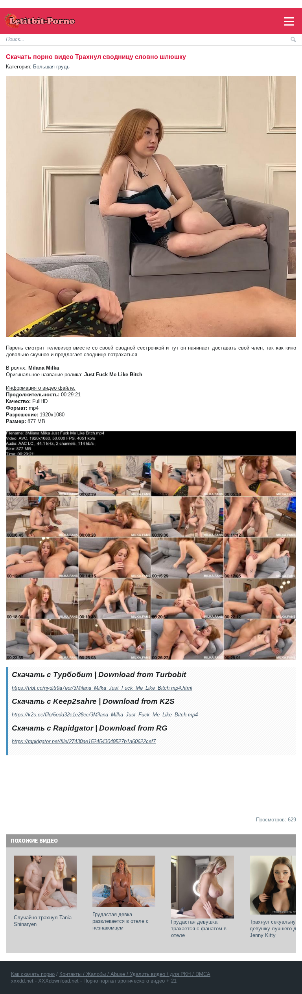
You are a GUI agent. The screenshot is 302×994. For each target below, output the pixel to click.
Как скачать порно (33, 974)
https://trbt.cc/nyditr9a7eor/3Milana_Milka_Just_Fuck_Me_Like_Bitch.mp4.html (102, 688)
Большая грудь (51, 67)
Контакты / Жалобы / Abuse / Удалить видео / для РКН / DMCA (134, 974)
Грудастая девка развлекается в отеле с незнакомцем (121, 921)
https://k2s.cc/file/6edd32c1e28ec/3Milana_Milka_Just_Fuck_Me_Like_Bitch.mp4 (105, 715)
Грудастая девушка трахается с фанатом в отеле (199, 928)
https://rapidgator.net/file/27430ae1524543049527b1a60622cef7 (84, 741)
